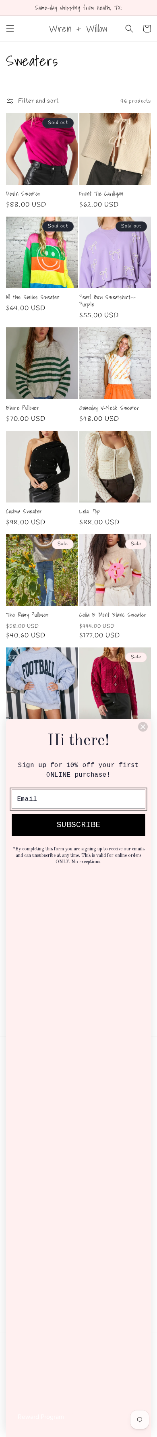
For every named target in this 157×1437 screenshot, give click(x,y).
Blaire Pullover (22, 407)
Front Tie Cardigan (101, 193)
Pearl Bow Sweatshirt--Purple (107, 301)
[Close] (143, 727)
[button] (10, 28)
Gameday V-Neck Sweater (109, 407)
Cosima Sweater (24, 511)
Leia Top (89, 511)
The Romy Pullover (27, 614)
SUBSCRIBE (78, 824)
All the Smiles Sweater (33, 297)
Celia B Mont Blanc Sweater (113, 614)
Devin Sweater (23, 193)
